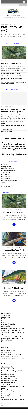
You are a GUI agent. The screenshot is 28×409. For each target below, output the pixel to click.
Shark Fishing (5, 178)
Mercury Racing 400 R (6, 131)
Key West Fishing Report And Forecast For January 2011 (13, 110)
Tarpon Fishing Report (7, 129)
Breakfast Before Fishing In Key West (12, 338)
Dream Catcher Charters (8, 351)
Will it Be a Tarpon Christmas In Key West (11, 76)
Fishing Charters (6, 167)
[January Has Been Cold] (14, 245)
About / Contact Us (7, 367)
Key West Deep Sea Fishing (9, 379)
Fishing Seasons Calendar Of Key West (12, 329)
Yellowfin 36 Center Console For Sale (12, 336)
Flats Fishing (5, 174)
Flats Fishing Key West (8, 325)
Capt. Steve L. (5, 321)
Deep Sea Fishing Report (14, 288)
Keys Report (5, 319)
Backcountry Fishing (7, 169)
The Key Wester (6, 315)
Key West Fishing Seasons (9, 180)
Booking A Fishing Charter (9, 369)
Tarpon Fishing (5, 173)
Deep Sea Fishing (6, 176)
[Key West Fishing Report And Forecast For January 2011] (14, 104)
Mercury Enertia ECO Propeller (10, 331)
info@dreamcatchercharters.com (11, 355)
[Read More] (19, 71)
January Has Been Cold (14, 250)
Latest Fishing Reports (14, 192)
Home (3, 342)
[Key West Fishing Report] (14, 58)
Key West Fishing (6, 165)
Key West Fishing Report (11, 63)
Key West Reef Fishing (8, 171)
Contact (3, 182)
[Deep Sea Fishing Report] (14, 283)
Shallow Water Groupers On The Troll (10, 73)
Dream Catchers (6, 313)
